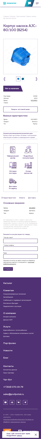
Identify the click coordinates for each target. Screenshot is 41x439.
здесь (19, 435)
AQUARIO (34, 100)
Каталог (7, 283)
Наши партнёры (8, 373)
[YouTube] (5, 402)
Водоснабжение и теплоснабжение (15, 330)
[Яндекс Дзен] (12, 402)
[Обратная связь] (29, 3)
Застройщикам (8, 297)
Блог (5, 358)
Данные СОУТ (7, 320)
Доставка (6, 336)
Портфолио (9, 343)
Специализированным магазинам (14, 294)
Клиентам (8, 290)
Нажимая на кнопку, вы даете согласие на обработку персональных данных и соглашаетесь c (19, 262)
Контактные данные (10, 370)
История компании (9, 317)
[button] (4, 79)
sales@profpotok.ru (13, 394)
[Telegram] (25, 402)
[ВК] (18, 402)
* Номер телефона (8, 245)
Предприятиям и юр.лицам (12, 306)
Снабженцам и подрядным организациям (17, 300)
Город (5, 253)
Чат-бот (7, 380)
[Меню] (36, 3)
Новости (7, 350)
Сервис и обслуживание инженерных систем (18, 333)
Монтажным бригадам (10, 303)
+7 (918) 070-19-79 (13, 387)
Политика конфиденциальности (14, 419)
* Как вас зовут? (8, 237)
